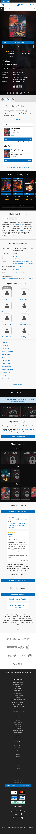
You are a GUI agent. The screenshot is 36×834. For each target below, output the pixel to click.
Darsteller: (5, 77)
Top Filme (18, 720)
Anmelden (6, 1)
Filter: (9, 521)
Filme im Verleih (18, 717)
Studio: (4, 269)
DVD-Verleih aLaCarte (25, 5)
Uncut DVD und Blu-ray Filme (18, 699)
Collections (6, 431)
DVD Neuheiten (18, 722)
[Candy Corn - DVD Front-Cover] (5, 493)
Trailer (18, 47)
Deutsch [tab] (5, 219)
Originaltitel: (5, 248)
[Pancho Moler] (7, 305)
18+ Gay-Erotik (18, 688)
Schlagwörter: (6, 262)
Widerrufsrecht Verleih (18, 778)
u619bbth (11, 534)
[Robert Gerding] (7, 330)
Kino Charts (18, 739)
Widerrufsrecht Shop (18, 782)
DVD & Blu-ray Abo (18, 693)
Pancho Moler (24, 77)
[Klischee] (29, 185)
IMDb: (3, 272)
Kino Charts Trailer (18, 745)
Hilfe (18, 772)
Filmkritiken (18, 759)
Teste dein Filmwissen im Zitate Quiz (18, 606)
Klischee (29, 197)
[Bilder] (21, 93)
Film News (18, 754)
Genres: (4, 81)
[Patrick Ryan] (24, 330)
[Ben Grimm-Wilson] (24, 318)
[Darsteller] (14, 93)
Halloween (29, 262)
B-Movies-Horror (28, 263)
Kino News (18, 756)
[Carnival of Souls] (6, 185)
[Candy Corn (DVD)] (7, 132)
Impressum (19, 827)
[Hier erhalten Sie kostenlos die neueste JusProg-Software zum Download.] (18, 802)
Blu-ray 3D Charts (18, 732)
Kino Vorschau (18, 737)
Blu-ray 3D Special (18, 765)
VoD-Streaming (18, 697)
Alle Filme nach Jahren (18, 690)
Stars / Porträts (18, 761)
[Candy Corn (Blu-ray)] (7, 153)
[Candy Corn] (17, 25)
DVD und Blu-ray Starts (27, 429)
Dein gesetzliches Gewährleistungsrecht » (18, 167)
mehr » (20, 69)
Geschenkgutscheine (18, 704)
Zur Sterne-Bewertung (19, 272)
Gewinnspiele (22, 431)
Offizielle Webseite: (7, 276)
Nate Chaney (16, 77)
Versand (30, 141)
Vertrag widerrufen (24, 786)
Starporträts (12, 431)
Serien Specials (18, 763)
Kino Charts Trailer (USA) (18, 748)
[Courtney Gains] (24, 305)
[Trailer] (11, 93)
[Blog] (17, 93)
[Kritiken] (25, 93)
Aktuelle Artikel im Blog (18, 436)
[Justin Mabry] (7, 318)
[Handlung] (7, 93)
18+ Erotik (18, 686)
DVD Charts (18, 724)
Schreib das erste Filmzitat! (18, 599)
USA (14, 72)
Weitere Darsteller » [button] (18, 384)
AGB (18, 776)
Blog (18, 433)
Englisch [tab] (13, 219)
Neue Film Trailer (18, 741)
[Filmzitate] (28, 93)
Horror (23, 81)
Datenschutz (12, 827)
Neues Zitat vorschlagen (18, 594)
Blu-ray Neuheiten (18, 726)
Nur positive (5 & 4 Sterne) (15, 523)
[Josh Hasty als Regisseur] (7, 293)
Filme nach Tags (18, 714)
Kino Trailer (18, 743)
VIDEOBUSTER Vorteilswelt (18, 712)
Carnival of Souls (6, 197)
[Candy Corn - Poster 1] (5, 475)
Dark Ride (17, 197)
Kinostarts (18, 735)
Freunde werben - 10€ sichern (18, 706)
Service (18, 769)
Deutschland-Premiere (19, 262)
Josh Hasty (16, 74)
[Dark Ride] (18, 185)
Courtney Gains (17, 79)
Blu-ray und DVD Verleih (18, 682)
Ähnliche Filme (6, 201)
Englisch (20, 266)
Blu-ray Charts (18, 728)
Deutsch (15, 266)
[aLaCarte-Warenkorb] (33, 1)
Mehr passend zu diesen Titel (18, 206)
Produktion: (5, 72)
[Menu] (2, 9)
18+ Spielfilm (16, 81)
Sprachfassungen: (7, 266)
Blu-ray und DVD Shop (18, 684)
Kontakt (18, 774)
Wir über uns (5, 827)
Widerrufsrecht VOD (18, 780)
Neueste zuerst (23, 519)
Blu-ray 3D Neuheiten (18, 730)
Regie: (4, 74)
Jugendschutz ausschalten (18, 401)
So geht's (18, 119)
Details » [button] (13, 135)
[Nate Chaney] (24, 293)
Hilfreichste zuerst (13, 519)
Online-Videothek (18, 679)
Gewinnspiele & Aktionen (18, 702)
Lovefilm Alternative (18, 709)
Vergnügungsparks (18, 263)
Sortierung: (11, 517)
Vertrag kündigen (11, 786)
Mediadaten (31, 827)
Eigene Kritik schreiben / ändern (18, 511)
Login (30, 1)
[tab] (2, 100)
